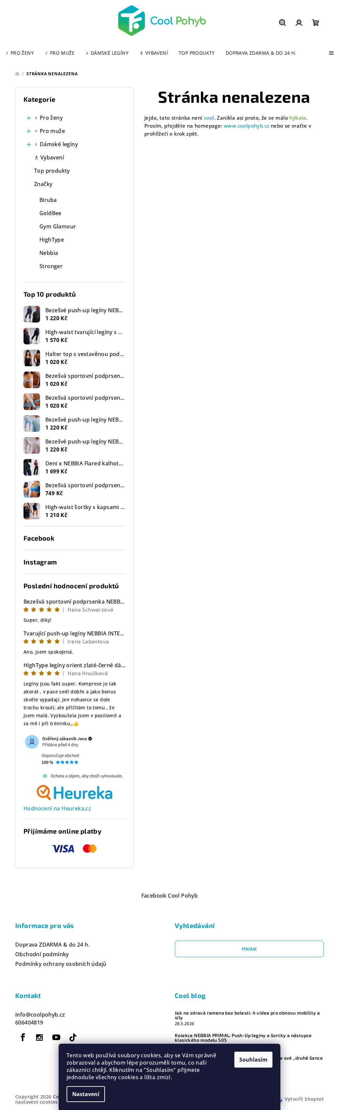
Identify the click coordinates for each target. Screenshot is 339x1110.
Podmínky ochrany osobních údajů (60, 963)
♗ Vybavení (49, 157)
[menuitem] (19, 53)
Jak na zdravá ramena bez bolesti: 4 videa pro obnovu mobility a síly (247, 1015)
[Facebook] (22, 1037)
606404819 (29, 1022)
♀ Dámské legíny (56, 144)
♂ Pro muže (49, 131)
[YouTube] (56, 1037)
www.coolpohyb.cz (246, 125)
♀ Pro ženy (48, 117)
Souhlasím (253, 1059)
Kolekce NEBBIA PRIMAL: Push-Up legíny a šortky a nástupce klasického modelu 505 (243, 1037)
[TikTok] (72, 1037)
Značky (43, 184)
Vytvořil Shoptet (304, 1099)
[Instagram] (39, 1037)
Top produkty (52, 170)
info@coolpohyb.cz (40, 1014)
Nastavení (85, 1094)
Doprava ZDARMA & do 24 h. (52, 944)
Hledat (249, 949)
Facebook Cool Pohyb (169, 895)
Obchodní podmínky (42, 954)
